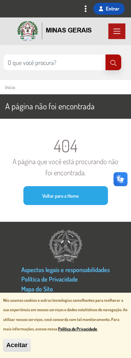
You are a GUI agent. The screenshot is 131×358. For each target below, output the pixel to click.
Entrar (112, 8)
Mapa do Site (37, 289)
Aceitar (17, 345)
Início (10, 87)
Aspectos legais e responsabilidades (65, 269)
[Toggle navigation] (85, 9)
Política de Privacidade (49, 279)
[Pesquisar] (113, 62)
